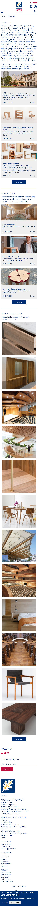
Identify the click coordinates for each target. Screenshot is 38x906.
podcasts (5, 861)
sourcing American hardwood (13, 809)
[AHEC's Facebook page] (34, 2)
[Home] (8, 785)
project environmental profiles (14, 833)
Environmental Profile (13, 817)
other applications (8, 848)
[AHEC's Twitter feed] (31, 2)
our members (7, 881)
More (32, 102)
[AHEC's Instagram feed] (36, 2)
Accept (5, 903)
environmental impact (10, 824)
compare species (8, 804)
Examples (11, 16)
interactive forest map (10, 831)
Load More (19, 182)
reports (4, 866)
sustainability (6, 822)
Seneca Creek (7, 835)
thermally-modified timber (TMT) (15, 811)
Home (3, 16)
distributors (6, 879)
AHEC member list (20, 886)
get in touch (24, 68)
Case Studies (8, 193)
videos (3, 859)
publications (6, 864)
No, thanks (15, 903)
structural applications (10, 813)
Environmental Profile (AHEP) (13, 826)
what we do (6, 872)
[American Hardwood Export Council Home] (19, 7)
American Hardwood (12, 799)
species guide (6, 802)
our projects (6, 844)
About (4, 870)
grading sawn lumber (10, 807)
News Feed (6, 852)
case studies (6, 846)
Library (5, 856)
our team (5, 877)
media (3, 837)
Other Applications (11, 313)
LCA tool (4, 829)
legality (4, 820)
